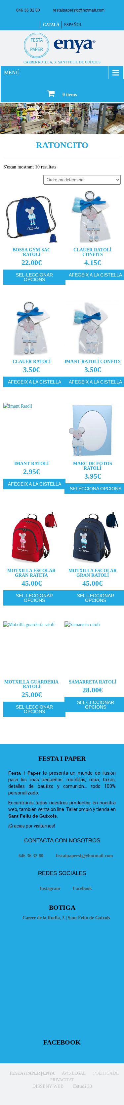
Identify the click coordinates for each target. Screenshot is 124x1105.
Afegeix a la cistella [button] (34, 382)
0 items (69, 94)
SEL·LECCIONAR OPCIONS (34, 277)
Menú (12, 72)
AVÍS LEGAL (73, 1073)
